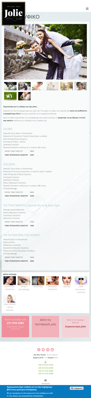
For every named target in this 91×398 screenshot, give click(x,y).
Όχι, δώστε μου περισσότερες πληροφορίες (26, 396)
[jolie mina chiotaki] (43, 349)
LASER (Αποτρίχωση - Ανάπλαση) (81, 289)
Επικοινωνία (46, 383)
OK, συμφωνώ (76, 388)
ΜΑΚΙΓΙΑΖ (66, 286)
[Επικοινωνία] (45, 381)
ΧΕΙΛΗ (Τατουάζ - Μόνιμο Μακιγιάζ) (10, 307)
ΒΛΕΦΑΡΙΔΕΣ (38, 286)
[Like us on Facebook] (39, 349)
